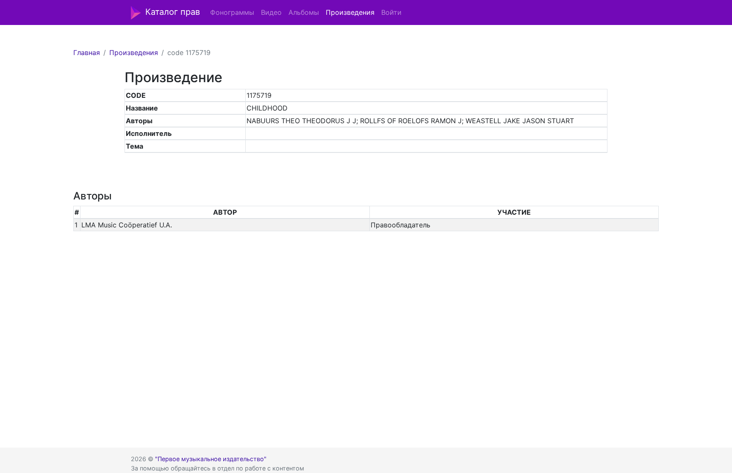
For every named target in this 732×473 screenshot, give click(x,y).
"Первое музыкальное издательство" (210, 458)
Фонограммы (232, 12)
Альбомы (303, 12)
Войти (391, 12)
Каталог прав (172, 12)
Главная (86, 52)
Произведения (350, 12)
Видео (271, 12)
